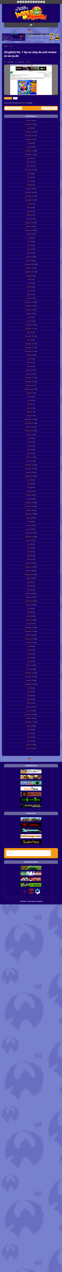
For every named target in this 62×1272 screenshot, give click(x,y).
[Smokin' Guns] (31, 820)
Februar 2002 (30, 745)
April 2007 (30, 556)
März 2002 (30, 741)
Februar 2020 (30, 257)
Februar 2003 (30, 707)
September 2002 (30, 722)
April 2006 (30, 586)
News (15, 98)
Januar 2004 (30, 669)
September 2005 (30, 601)
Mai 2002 (30, 733)
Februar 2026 (30, 120)
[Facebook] (21, 2)
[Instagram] (23, 2)
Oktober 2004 (30, 635)
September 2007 (30, 537)
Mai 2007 (30, 552)
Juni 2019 (30, 283)
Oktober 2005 (30, 597)
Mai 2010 (30, 446)
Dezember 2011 (30, 378)
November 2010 (30, 423)
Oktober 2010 (30, 427)
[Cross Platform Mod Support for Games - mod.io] (37, 893)
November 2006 (30, 567)
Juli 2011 (30, 397)
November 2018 (30, 306)
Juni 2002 (30, 730)
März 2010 (30, 453)
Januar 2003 (30, 711)
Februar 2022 (30, 189)
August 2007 (30, 540)
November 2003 (30, 677)
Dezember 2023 (30, 151)
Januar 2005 (30, 624)
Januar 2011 (30, 416)
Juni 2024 (30, 143)
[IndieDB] (36, 2)
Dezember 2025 (30, 124)
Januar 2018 (30, 321)
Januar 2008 (30, 529)
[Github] (44, 2)
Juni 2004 (29, 650)
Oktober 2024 (30, 139)
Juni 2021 (30, 204)
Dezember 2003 (30, 673)
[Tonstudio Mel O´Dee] (31, 789)
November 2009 (30, 468)
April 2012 (30, 363)
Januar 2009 (30, 499)
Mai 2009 (30, 484)
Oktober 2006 (30, 571)
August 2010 (30, 434)
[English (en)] (32, 30)
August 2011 (30, 393)
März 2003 (30, 703)
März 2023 (30, 162)
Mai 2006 (30, 582)
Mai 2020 (30, 245)
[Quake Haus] (31, 843)
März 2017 (30, 332)
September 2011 (30, 389)
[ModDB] (33, 2)
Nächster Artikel (48, 108)
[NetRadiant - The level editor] (31, 874)
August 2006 (30, 578)
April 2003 (30, 699)
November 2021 (30, 196)
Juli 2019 (30, 279)
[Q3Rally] (31, 826)
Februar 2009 (30, 495)
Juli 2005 (30, 608)
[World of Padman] (31, 13)
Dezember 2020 (30, 223)
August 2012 (30, 355)
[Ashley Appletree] (31, 778)
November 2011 (30, 381)
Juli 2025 (30, 128)
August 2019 (30, 276)
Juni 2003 (30, 692)
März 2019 (30, 294)
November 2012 (30, 351)
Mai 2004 (30, 654)
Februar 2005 (30, 620)
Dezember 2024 (30, 132)
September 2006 (30, 574)
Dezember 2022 (30, 170)
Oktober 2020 (30, 226)
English (24, 103)
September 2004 (30, 639)
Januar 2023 (30, 166)
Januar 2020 (30, 260)
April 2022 (30, 185)
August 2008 (30, 518)
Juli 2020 (30, 238)
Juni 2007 (30, 548)
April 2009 (30, 487)
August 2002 (30, 726)
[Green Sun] (31, 801)
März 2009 (30, 491)
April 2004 (30, 658)
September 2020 (30, 230)
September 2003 (30, 684)
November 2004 (30, 631)
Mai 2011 (30, 404)
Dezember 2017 (30, 325)
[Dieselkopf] (31, 795)
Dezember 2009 (30, 465)
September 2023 (30, 154)
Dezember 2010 (30, 419)
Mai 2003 (30, 695)
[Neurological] (31, 806)
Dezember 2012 (30, 347)
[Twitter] (26, 2)
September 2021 (30, 200)
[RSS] (18, 2)
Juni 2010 (30, 442)
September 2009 (30, 476)
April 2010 (30, 450)
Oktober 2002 (30, 718)
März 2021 (30, 215)
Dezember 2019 (30, 264)
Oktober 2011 (30, 385)
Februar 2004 (30, 665)
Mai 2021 (30, 207)
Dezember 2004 (30, 627)
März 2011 (30, 412)
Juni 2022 (30, 177)
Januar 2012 (30, 374)
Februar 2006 (30, 593)
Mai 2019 (30, 287)
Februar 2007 (30, 563)
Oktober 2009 (30, 472)
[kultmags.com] (31, 837)
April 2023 (30, 158)
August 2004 (30, 642)
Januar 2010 (30, 461)
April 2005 (30, 612)
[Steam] (28, 2)
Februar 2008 (30, 525)
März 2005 (30, 616)
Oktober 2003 (30, 680)
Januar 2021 (30, 219)
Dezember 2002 (30, 714)
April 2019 (30, 291)
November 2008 (30, 506)
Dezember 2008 (30, 502)
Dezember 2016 (30, 336)
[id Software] (31, 893)
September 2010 (30, 431)
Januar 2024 (30, 147)
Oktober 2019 (30, 268)
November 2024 (30, 136)
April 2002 (30, 737)
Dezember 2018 (30, 302)
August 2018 (30, 313)
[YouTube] (31, 2)
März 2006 (30, 590)
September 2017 (30, 328)
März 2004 (30, 661)
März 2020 (30, 253)
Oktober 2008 (30, 510)
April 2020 (30, 249)
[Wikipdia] (41, 2)
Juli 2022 (30, 173)
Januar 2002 (29, 748)
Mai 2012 (30, 359)
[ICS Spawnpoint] (31, 869)
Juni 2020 (30, 241)
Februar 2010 (30, 457)
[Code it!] (31, 784)
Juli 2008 (30, 521)
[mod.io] (39, 2)
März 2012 (30, 366)
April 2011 (30, 408)
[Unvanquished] (31, 831)
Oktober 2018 (30, 310)
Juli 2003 (30, 688)
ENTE (28, 62)
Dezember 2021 (30, 192)
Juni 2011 (30, 400)
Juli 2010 (30, 438)
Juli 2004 (30, 646)
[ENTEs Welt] (31, 772)
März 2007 (30, 559)
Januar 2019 (30, 298)
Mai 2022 (30, 181)
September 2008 (30, 514)
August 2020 (30, 234)
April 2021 (30, 211)
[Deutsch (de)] (29, 30)
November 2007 (30, 533)
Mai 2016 (30, 340)
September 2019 (30, 272)
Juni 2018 (30, 317)
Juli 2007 (30, 544)
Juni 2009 (30, 480)
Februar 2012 (30, 370)
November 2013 (30, 344)
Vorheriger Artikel (14, 108)
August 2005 (30, 605)
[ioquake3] (25, 893)
